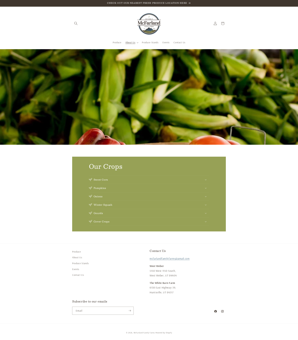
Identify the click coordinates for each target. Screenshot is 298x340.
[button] (76, 23)
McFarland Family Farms (144, 332)
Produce (76, 251)
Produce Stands (80, 263)
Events (75, 269)
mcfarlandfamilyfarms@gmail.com (170, 258)
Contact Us (78, 274)
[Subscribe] (129, 311)
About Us (77, 257)
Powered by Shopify (164, 332)
